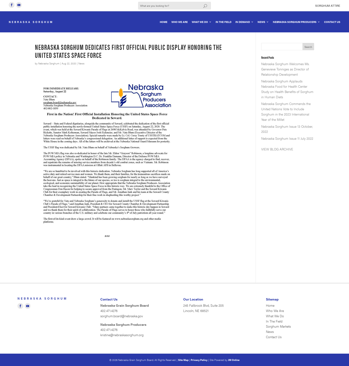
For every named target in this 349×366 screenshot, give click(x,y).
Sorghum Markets (278, 326)
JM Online (234, 360)
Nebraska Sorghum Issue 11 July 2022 (287, 138)
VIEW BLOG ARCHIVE (277, 149)
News (261, 22)
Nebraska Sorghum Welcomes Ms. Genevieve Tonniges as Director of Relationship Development (285, 69)
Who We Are (179, 22)
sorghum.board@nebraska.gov (121, 316)
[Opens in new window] (12, 5)
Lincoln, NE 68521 (195, 310)
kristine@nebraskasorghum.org (122, 335)
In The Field (223, 22)
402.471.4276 (109, 310)
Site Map (183, 360)
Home (163, 22)
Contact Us (332, 22)
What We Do (200, 22)
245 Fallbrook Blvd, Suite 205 (203, 305)
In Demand (242, 22)
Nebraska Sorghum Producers (294, 22)
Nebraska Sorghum (48, 63)
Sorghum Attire (327, 5)
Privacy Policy (199, 360)
